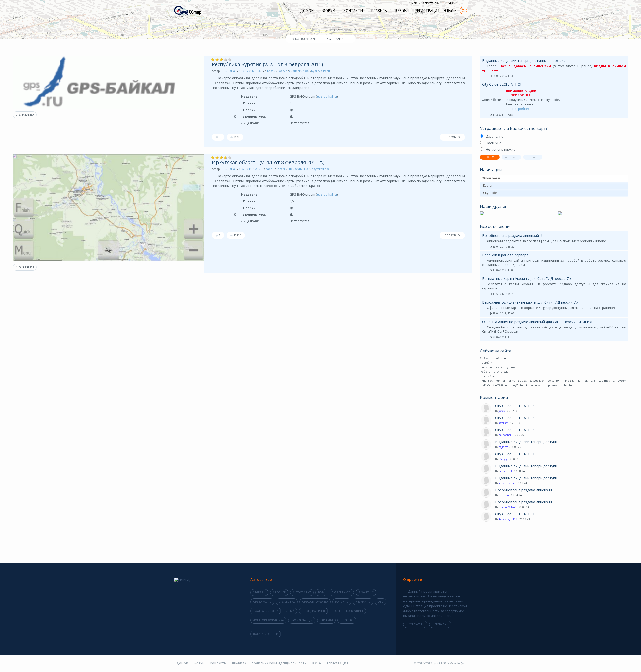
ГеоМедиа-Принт (313, 611)
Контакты (353, 10)
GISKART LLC (366, 592)
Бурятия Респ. (321, 71)
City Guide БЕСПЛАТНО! (501, 84)
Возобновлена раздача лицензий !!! (512, 235)
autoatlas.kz (302, 592)
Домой (307, 10)
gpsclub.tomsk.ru (315, 601)
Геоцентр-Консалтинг (347, 611)
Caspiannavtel (341, 592)
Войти (451, 10)
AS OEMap (279, 592)
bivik (321, 592)
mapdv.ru (341, 601)
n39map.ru (363, 601)
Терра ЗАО (346, 620)
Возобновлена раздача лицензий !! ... (526, 490)
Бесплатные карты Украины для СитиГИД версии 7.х (526, 278)
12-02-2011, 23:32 (250, 71)
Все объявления (495, 226)
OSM (381, 601)
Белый (289, 611)
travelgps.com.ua (265, 611)
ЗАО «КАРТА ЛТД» (302, 620)
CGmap (194, 12)
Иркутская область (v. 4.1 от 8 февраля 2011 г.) (268, 162)
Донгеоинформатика (268, 620)
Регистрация (427, 10)
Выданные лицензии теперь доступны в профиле (524, 60)
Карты (271, 71)
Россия (282, 71)
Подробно (452, 137)
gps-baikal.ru (25, 114)
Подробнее (521, 109)
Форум (328, 10)
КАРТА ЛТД (326, 620)
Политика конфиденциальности (279, 663)
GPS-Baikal (228, 71)
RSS (399, 10)
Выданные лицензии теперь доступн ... (527, 442)
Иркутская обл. (320, 169)
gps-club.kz (287, 601)
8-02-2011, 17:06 (249, 169)
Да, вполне (494, 136)
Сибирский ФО (299, 71)
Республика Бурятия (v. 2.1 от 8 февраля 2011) (267, 64)
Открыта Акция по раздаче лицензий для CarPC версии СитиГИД (537, 321)
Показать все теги (265, 634)
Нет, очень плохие (501, 149)
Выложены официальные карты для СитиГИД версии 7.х (530, 302)
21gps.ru (259, 592)
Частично (493, 143)
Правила (379, 10)
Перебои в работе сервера (505, 255)
